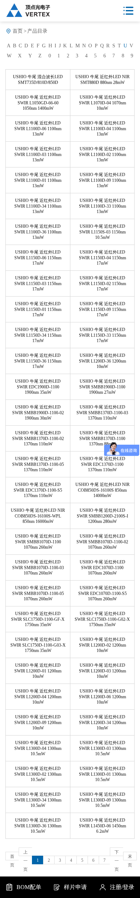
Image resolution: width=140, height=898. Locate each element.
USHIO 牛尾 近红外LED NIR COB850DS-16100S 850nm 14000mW (102, 490)
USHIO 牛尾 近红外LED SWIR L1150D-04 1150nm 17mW (102, 258)
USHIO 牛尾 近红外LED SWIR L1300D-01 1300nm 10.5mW (102, 774)
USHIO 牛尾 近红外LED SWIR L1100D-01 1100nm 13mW (37, 180)
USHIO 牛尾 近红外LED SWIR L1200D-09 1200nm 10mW (37, 722)
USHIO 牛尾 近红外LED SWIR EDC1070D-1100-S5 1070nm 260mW (102, 593)
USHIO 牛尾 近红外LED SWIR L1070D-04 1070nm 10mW (102, 103)
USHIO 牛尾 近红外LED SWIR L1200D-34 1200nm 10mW (102, 722)
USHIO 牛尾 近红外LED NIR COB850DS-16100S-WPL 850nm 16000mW (38, 516)
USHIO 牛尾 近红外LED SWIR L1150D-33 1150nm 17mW (102, 335)
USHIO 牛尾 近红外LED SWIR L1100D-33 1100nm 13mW (102, 206)
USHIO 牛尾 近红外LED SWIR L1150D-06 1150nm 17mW (37, 258)
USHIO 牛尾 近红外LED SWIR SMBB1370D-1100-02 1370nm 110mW (38, 438)
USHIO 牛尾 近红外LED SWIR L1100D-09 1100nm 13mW (102, 180)
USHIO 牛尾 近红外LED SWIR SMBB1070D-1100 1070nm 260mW (38, 542)
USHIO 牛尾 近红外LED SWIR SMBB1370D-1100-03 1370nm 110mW (102, 413)
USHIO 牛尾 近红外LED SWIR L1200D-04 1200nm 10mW (37, 697)
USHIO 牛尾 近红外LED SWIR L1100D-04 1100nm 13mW (102, 128)
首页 (18, 31)
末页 (130, 857)
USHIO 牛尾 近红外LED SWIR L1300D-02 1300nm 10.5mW (37, 774)
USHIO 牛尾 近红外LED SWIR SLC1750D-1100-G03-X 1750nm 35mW (38, 645)
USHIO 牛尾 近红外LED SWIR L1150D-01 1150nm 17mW (37, 309)
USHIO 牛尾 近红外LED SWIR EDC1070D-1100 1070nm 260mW (102, 567)
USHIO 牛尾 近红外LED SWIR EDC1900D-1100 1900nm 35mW (38, 387)
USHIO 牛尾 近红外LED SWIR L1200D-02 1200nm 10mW (102, 645)
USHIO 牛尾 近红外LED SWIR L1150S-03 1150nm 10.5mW (102, 232)
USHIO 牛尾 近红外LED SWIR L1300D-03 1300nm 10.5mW (102, 748)
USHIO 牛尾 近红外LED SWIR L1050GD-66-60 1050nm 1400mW (38, 103)
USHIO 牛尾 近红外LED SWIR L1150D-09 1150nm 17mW (102, 309)
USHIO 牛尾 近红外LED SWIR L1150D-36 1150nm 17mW (37, 361)
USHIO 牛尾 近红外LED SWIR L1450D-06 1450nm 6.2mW (102, 826)
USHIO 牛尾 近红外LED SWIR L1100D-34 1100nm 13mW (37, 206)
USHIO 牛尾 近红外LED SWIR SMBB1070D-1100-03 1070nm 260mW (38, 567)
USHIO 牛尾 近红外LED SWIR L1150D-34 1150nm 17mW (37, 335)
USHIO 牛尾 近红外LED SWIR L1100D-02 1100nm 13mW (102, 154)
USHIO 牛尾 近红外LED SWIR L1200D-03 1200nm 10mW (102, 671)
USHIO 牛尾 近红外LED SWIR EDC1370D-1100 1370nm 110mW (102, 464)
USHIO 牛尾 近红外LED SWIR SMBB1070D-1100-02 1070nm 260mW (102, 542)
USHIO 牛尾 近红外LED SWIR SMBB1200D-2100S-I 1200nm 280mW (102, 516)
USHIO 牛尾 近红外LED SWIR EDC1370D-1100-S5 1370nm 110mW (38, 490)
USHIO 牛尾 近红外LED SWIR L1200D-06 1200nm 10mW (102, 697)
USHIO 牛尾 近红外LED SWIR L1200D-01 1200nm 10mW (37, 671)
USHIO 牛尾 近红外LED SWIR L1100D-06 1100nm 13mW (37, 128)
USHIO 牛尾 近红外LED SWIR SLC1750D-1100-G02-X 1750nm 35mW (102, 619)
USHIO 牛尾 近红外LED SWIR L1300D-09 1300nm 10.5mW (102, 800)
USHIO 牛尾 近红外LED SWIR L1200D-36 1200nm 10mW (102, 361)
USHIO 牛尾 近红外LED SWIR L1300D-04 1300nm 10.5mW (37, 748)
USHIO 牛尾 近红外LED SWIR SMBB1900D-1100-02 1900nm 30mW (38, 413)
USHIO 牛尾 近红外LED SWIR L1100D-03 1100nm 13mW (37, 154)
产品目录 (37, 31)
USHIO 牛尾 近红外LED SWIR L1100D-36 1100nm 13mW (37, 232)
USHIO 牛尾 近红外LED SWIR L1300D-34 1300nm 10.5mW (37, 800)
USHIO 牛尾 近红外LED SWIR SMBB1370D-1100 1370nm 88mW (102, 438)
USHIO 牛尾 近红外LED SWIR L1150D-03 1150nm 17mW (37, 283)
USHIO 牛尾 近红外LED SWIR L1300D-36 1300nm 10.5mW (37, 826)
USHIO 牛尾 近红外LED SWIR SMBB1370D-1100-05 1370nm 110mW (38, 464)
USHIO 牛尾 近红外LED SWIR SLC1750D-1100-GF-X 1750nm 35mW (38, 619)
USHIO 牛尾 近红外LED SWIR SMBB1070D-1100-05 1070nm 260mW (38, 593)
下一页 (117, 853)
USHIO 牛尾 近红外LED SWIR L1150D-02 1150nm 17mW (102, 283)
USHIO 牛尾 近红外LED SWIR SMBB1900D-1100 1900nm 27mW (102, 387)
